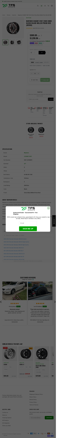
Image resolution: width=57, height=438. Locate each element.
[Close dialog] (48, 208)
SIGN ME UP (28, 229)
